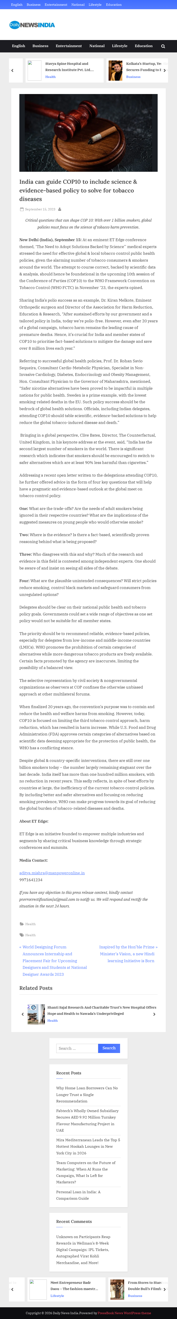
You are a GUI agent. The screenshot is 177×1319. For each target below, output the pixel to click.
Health (40, 76)
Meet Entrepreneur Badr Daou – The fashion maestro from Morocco (61, 1286)
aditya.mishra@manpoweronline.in (52, 873)
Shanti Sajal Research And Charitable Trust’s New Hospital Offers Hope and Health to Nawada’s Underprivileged (101, 1010)
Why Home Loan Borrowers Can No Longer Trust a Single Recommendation (87, 1094)
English (17, 4)
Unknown (64, 1236)
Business (34, 4)
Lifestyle (95, 4)
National (78, 4)
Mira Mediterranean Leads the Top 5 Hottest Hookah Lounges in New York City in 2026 (88, 1146)
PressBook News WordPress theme (124, 1313)
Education (114, 4)
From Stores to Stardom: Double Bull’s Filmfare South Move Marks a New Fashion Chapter (139, 1286)
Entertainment (56, 4)
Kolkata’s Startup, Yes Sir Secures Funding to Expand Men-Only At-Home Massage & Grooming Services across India (140, 67)
